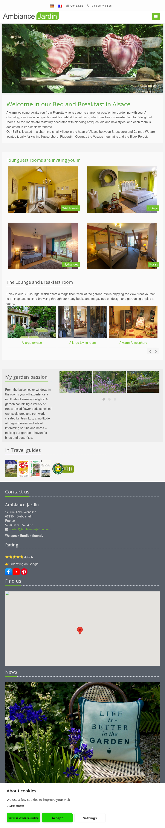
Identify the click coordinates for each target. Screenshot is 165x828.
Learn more (15, 805)
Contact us (76, 5)
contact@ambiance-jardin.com (29, 529)
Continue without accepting (23, 817)
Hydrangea (71, 264)
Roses (153, 264)
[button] (79, 630)
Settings (90, 818)
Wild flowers (70, 208)
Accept (57, 818)
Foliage (153, 208)
